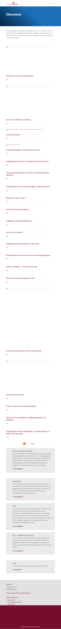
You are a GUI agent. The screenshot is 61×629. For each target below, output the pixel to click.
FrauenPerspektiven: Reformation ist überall (23, 150)
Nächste (32, 443)
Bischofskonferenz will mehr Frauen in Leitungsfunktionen (28, 255)
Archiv (14, 563)
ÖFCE (14, 506)
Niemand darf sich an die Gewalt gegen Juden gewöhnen (28, 187)
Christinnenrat (16, 481)
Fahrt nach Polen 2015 (15, 395)
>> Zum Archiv (17, 569)
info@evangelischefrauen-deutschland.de (18, 593)
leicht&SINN (11, 604)
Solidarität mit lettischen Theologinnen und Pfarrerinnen (27, 161)
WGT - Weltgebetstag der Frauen (23, 535)
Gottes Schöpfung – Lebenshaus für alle (21, 267)
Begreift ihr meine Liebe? (15, 198)
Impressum (24, 626)
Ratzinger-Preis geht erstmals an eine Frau (22, 244)
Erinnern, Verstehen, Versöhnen (22, 451)
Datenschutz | (31, 626)
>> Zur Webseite (17, 469)
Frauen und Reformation (14, 602)
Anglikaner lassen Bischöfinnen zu (19, 221)
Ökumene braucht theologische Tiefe (20, 278)
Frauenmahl (10, 600)
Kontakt (38, 626)
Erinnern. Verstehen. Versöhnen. (18, 120)
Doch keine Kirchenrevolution (17, 209)
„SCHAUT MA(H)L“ (13, 135)
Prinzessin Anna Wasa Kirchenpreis (20, 76)
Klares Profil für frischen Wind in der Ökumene (24, 351)
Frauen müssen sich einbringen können (21, 406)
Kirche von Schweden (14, 232)
